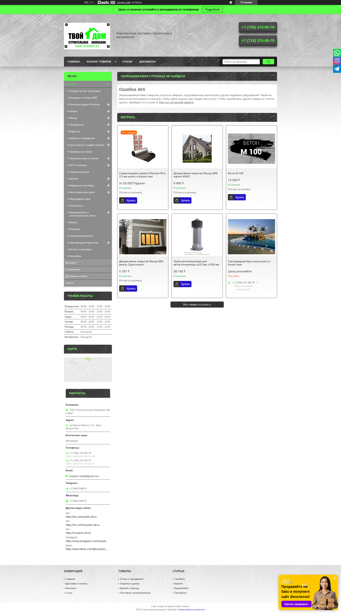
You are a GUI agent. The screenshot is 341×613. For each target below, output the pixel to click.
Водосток (74, 131)
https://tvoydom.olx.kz (78, 532)
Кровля (73, 111)
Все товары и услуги (196, 304)
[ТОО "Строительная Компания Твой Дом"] (87, 35)
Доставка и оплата (76, 276)
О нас (69, 592)
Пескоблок (75, 256)
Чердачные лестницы (81, 185)
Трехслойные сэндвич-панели (86, 144)
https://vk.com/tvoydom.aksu (82, 524)
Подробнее (212, 9)
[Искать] (268, 61)
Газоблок (179, 578)
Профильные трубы (80, 151)
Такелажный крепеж (81, 235)
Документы (147, 61)
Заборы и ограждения (82, 138)
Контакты (71, 262)
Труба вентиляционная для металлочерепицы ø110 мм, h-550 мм (196, 263)
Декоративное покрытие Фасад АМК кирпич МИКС (196, 175)
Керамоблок (181, 588)
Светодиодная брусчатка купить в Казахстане (249, 263)
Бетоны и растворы (80, 249)
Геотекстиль (76, 205)
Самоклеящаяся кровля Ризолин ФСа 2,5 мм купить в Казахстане (142, 175)
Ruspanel (74, 229)
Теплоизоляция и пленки (83, 158)
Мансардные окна (79, 198)
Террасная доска (79, 171)
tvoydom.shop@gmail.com (84, 476)
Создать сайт (124, 2)
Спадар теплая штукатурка (85, 90)
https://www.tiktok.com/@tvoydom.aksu (88, 548)
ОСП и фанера (78, 165)
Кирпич (73, 222)
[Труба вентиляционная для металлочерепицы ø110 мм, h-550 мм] (197, 236)
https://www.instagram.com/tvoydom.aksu (88, 541)
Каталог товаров (99, 61)
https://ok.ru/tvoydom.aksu (81, 516)
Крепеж (73, 178)
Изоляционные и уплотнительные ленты (82, 214)
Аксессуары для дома (82, 192)
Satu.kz (186, 606)
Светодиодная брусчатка (83, 242)
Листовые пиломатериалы (135, 592)
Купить (131, 200)
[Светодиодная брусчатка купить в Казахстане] (251, 236)
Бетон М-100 (235, 173)
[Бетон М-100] (251, 148)
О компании (73, 269)
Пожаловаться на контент (192, 609)
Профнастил (76, 124)
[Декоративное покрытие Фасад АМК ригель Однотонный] (142, 236)
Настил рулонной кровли (176, 102)
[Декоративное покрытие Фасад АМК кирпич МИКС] (197, 148)
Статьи (127, 61)
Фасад (73, 117)
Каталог (70, 84)
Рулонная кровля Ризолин (84, 104)
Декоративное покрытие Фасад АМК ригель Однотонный (141, 263)
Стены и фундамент (132, 578)
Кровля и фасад (129, 588)
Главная (73, 61)
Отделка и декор (129, 583)
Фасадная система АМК (83, 97)
